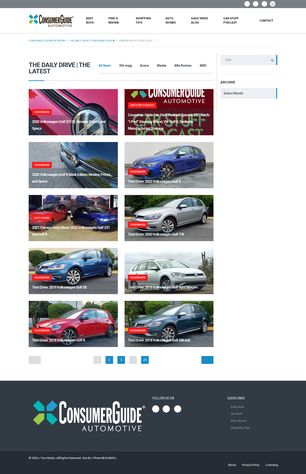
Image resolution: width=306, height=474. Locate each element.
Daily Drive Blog (199, 20)
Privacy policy (250, 465)
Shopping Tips (143, 20)
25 (145, 360)
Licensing (271, 465)
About (232, 465)
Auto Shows (170, 20)
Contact (266, 20)
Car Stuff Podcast (231, 20)
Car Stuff (236, 413)
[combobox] (248, 93)
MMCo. (112, 458)
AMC (203, 65)
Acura (144, 65)
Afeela (161, 65)
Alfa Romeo (183, 65)
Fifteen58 (98, 458)
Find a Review (113, 20)
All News (105, 65)
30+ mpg (125, 65)
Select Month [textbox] (233, 93)
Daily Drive (237, 406)
